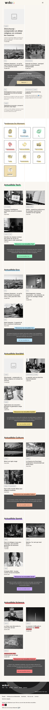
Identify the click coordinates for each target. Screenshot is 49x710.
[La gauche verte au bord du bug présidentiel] (35, 366)
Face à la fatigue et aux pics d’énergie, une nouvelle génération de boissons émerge (12, 545)
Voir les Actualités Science (23, 671)
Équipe (3, 696)
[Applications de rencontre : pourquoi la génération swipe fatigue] (13, 393)
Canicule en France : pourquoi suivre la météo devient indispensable (34, 65)
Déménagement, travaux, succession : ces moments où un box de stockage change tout (13, 93)
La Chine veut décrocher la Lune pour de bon (12, 626)
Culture (28, 206)
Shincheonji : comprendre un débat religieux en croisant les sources (13, 32)
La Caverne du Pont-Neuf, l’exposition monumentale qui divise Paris (35, 463)
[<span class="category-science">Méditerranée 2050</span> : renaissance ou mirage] (13, 642)
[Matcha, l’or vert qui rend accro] (35, 530)
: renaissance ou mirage (11, 654)
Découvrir (23, 82)
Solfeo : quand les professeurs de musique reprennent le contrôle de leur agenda (35, 211)
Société (6, 26)
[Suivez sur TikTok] (3, 705)
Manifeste (23, 696)
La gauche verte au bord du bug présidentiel (33, 92)
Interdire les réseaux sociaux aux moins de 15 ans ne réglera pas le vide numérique (13, 238)
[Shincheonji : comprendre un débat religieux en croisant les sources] (14, 16)
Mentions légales (6, 699)
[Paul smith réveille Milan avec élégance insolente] (13, 477)
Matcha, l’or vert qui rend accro (33, 543)
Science (6, 623)
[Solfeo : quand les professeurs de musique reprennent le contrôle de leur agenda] (35, 198)
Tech (10, 234)
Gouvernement (12, 486)
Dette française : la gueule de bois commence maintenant (13, 323)
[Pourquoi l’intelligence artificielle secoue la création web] (13, 198)
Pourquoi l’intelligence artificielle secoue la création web (13, 211)
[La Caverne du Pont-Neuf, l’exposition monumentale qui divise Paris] (35, 449)
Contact (36, 696)
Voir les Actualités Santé (24, 589)
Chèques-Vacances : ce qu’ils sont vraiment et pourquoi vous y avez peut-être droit (13, 65)
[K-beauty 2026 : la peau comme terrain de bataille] (13, 559)
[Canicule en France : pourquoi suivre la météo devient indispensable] (35, 51)
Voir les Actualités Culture (24, 505)
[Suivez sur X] (6, 705)
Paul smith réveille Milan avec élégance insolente (13, 489)
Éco (5, 60)
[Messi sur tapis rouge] (13, 449)
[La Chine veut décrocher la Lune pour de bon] (13, 614)
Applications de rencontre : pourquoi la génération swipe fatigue (13, 106)
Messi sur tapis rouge (10, 461)
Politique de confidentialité (13, 696)
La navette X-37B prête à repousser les (33, 627)
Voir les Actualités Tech (24, 256)
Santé (6, 539)
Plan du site (30, 696)
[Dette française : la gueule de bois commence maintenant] (13, 311)
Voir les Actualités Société (24, 424)
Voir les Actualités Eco (23, 340)
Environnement (29, 60)
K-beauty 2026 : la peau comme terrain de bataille (12, 571)
